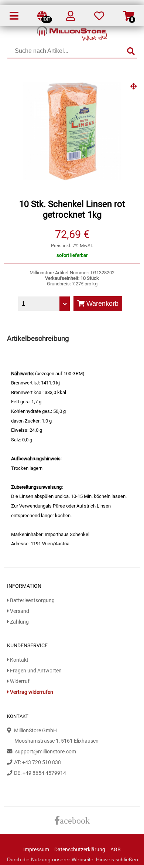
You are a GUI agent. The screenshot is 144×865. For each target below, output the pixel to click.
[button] (134, 89)
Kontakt (18, 660)
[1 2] (44, 303)
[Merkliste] (99, 17)
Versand (19, 611)
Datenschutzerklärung (79, 850)
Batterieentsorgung (32, 600)
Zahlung (19, 622)
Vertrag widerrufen (31, 692)
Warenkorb (102, 303)
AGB (115, 850)
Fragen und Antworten (35, 671)
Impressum (36, 850)
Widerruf (19, 681)
